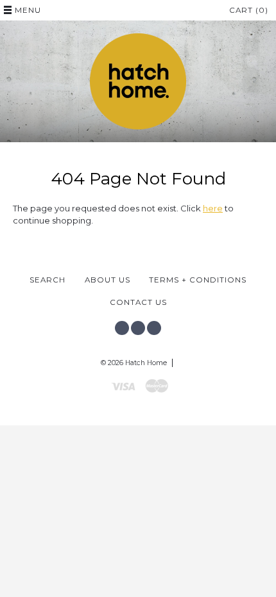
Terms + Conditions (197, 279)
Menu (28, 10)
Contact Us (138, 302)
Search (47, 279)
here (213, 208)
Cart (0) (248, 10)
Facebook (122, 328)
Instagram (138, 328)
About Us (107, 279)
